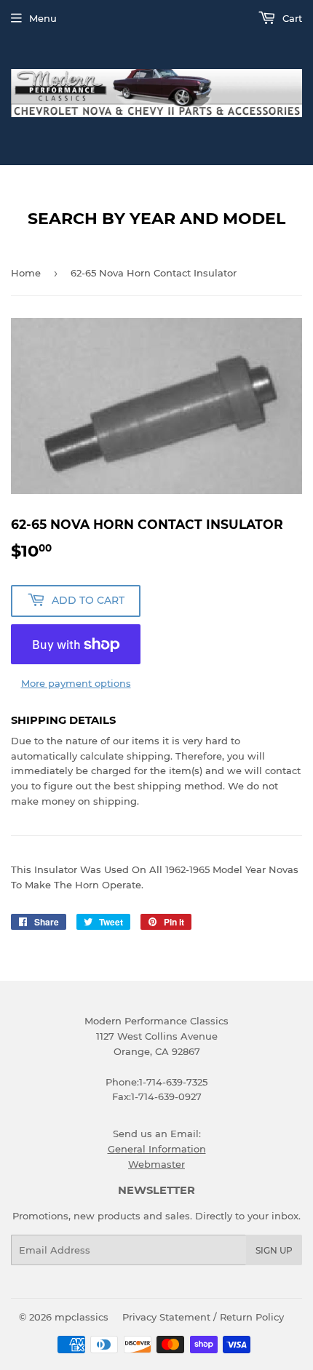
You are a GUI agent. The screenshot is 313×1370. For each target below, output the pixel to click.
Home (26, 273)
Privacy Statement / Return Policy (203, 1317)
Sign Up (274, 1250)
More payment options (76, 683)
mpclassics (81, 1317)
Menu (43, 18)
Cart (291, 18)
